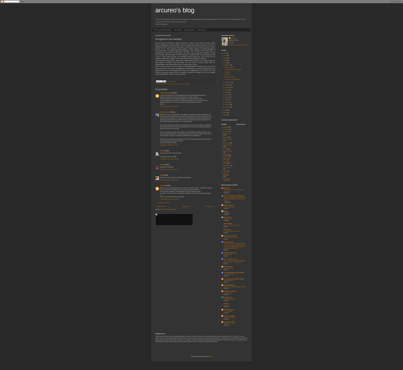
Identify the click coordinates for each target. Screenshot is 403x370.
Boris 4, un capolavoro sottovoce (232, 225)
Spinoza (226, 211)
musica (225, 148)
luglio (226, 92)
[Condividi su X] (161, 81)
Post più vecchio (210, 206)
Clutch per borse (228, 219)
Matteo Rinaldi (228, 223)
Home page (185, 206)
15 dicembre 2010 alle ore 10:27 (169, 145)
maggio (227, 97)
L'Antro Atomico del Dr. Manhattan (234, 196)
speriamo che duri (228, 268)
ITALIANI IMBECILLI (229, 285)
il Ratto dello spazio (166, 93)
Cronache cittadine (229, 316)
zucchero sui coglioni (226, 179)
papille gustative (227, 151)
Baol (161, 175)
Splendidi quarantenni (230, 253)
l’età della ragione (228, 254)
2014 (225, 53)
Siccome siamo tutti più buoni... (233, 69)
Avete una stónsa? (230, 77)
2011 (225, 60)
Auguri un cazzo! (229, 67)
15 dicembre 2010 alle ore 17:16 (169, 169)
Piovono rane (228, 229)
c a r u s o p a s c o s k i (230, 259)
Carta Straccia (228, 297)
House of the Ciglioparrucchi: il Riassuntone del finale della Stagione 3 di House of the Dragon (235, 199)
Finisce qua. (227, 305)
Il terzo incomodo (228, 311)
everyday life (226, 133)
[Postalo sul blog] (159, 81)
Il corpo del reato (228, 292)
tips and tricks (227, 167)
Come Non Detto (229, 242)
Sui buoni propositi (228, 280)
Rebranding (227, 212)
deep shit (168, 83)
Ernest (162, 164)
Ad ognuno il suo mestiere (232, 79)
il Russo (226, 303)
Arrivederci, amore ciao (230, 317)
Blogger (209, 356)
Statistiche (227, 72)
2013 (225, 55)
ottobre (227, 85)
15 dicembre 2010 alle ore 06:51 (169, 106)
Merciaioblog (227, 217)
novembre (228, 82)
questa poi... (226, 165)
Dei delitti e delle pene (229, 299)
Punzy (162, 150)
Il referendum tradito (229, 274)
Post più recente (160, 206)
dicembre (227, 65)
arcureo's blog (174, 10)
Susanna (162, 185)
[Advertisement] (179, 349)
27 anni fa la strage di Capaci (231, 237)
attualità (163, 83)
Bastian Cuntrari (165, 112)
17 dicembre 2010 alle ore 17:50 (169, 199)
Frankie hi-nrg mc (229, 309)
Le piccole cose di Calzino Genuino (234, 279)
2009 (225, 110)
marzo (227, 102)
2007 (225, 115)
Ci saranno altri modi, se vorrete (232, 231)
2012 (225, 58)
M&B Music (227, 188)
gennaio (227, 107)
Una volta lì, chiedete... (230, 291)
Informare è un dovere (230, 236)
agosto (227, 90)
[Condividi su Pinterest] (165, 81)
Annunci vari (201, 30)
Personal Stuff (189, 30)
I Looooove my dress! (229, 323)
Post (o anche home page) (162, 30)
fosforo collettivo (227, 139)
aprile (226, 99)
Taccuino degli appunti (229, 206)
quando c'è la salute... (227, 158)
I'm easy (227, 74)
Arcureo (233, 38)
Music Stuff (178, 30)
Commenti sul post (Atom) (168, 209)
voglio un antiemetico (185, 83)
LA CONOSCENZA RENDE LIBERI (234, 272)
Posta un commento (163, 203)
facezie (225, 137)
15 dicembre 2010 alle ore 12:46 (169, 159)
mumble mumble (175, 83)
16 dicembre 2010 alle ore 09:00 (169, 180)
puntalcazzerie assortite (227, 155)
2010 (225, 63)
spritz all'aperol (228, 266)
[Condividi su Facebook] (163, 81)
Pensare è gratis (229, 205)
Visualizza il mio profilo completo (238, 45)
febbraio (227, 104)
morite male (226, 143)
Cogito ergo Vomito (229, 322)
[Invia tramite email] (157, 81)
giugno (227, 94)
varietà (225, 171)
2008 (225, 112)
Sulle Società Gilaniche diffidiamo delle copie (235, 286)
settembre (228, 87)
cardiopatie (226, 129)
